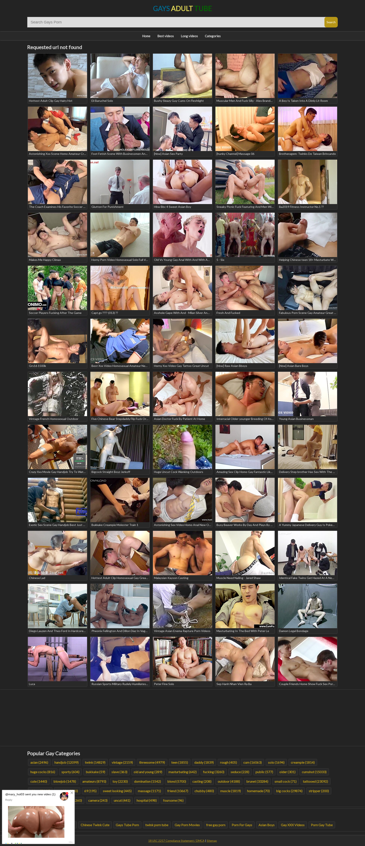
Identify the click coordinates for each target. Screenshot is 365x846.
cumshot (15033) (314, 772)
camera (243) (98, 800)
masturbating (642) (183, 772)
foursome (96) (173, 800)
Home (146, 36)
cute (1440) (38, 781)
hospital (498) (147, 800)
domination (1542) (147, 781)
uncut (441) (122, 800)
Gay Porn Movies (187, 825)
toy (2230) (120, 781)
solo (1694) (276, 762)
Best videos (165, 36)
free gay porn (215, 825)
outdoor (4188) (229, 781)
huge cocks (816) (42, 772)
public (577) (264, 772)
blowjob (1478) (64, 781)
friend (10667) (177, 791)
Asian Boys (267, 825)
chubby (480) (204, 791)
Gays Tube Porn (127, 825)
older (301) (287, 772)
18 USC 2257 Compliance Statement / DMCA (176, 840)
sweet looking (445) (117, 791)
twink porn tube (156, 825)
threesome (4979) (152, 762)
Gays (182, 8)
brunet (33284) (257, 781)
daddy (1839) (204, 762)
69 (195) (90, 791)
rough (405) (228, 762)
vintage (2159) (122, 762)
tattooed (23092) (315, 781)
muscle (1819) (230, 791)
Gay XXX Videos (293, 825)
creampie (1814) (303, 762)
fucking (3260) (213, 772)
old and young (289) (148, 772)
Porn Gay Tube (322, 825)
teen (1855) (179, 762)
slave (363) (119, 772)
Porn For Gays (242, 825)
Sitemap (212, 840)
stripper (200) (319, 791)
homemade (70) (258, 791)
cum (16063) (252, 762)
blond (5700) (176, 781)
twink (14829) (95, 762)
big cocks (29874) (289, 791)
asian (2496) (39, 762)
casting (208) (201, 781)
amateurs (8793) (94, 781)
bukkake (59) (95, 772)
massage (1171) (149, 791)
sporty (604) (70, 772)
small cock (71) (286, 781)
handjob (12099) (66, 762)
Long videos (189, 36)
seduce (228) (240, 772)
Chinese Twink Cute (95, 825)
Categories (213, 36)
